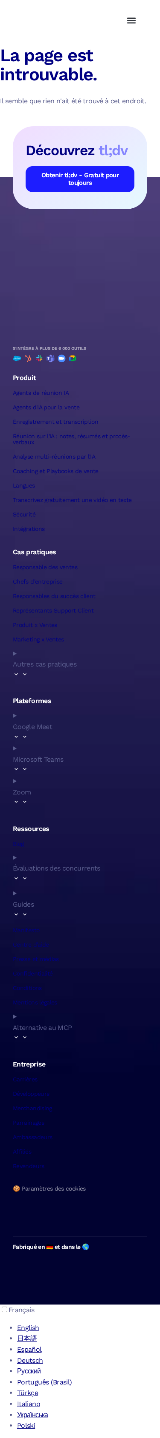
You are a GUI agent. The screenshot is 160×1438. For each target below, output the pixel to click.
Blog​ (18, 843)
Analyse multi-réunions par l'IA (54, 456)
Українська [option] (32, 1415)
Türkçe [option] (27, 1393)
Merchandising (32, 1108)
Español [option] (29, 1349)
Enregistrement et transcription (55, 421)
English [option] (28, 1328)
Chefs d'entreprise (37, 581)
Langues (24, 485)
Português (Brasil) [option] (44, 1382)
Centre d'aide (31, 944)
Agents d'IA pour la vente (46, 407)
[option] (88, 1327)
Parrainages (28, 1122)
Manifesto (26, 930)
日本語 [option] (27, 1338)
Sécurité (24, 514)
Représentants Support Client (53, 610)
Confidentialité (32, 973)
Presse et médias (36, 959)
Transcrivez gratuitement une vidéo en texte (72, 499)
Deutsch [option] (30, 1360)
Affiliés (22, 1151)
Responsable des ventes (45, 567)
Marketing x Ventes (38, 639)
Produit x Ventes (35, 624)
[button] (131, 20)
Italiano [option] (28, 1404)
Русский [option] (29, 1371)
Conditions (27, 987)
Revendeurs (28, 1166)
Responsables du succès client (54, 596)
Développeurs (31, 1093)
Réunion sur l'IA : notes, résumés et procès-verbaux (71, 439)
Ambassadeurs (32, 1137)
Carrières (25, 1079)
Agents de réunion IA (41, 392)
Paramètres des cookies (54, 1188)
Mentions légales (35, 1002)
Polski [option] (26, 1425)
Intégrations (28, 528)
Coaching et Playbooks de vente (56, 471)
